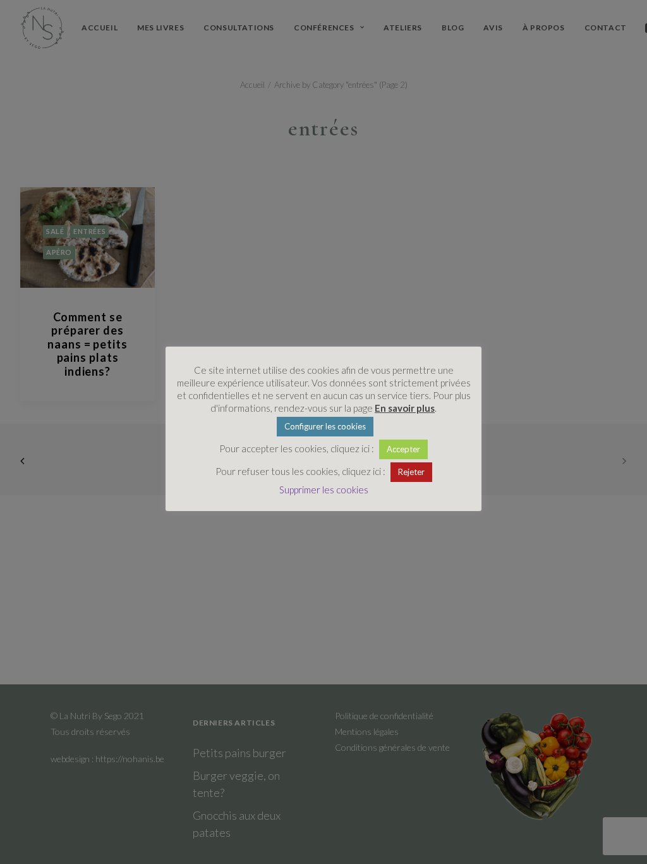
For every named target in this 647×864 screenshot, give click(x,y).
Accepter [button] (403, 449)
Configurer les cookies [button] (325, 426)
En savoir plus (405, 408)
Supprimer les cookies (323, 489)
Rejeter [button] (411, 472)
